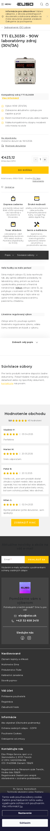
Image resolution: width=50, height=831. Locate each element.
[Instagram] (29, 638)
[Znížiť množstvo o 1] (35, 159)
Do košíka (25, 170)
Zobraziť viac (25, 522)
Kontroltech (30, 789)
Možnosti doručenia (15, 146)
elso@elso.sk (27, 615)
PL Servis (18, 789)
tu (21, 806)
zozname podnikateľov (29, 778)
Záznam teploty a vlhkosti (14, 659)
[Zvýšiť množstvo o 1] (44, 159)
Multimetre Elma (10, 664)
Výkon (19, 288)
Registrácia (7, 702)
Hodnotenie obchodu (25, 413)
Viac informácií (10, 98)
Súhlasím (25, 823)
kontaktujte (7, 383)
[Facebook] (22, 638)
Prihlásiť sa (36, 559)
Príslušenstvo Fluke (11, 670)
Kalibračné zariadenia (12, 675)
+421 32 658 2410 (27, 620)
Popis (8, 255)
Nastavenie (25, 813)
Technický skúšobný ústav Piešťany (25, 792)
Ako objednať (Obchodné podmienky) (20, 723)
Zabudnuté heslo (10, 707)
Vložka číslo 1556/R (10, 772)
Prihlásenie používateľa (13, 696)
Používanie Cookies (11, 733)
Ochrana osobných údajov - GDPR (19, 728)
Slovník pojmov (9, 680)
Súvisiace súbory (25, 255)
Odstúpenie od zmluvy (13, 739)
